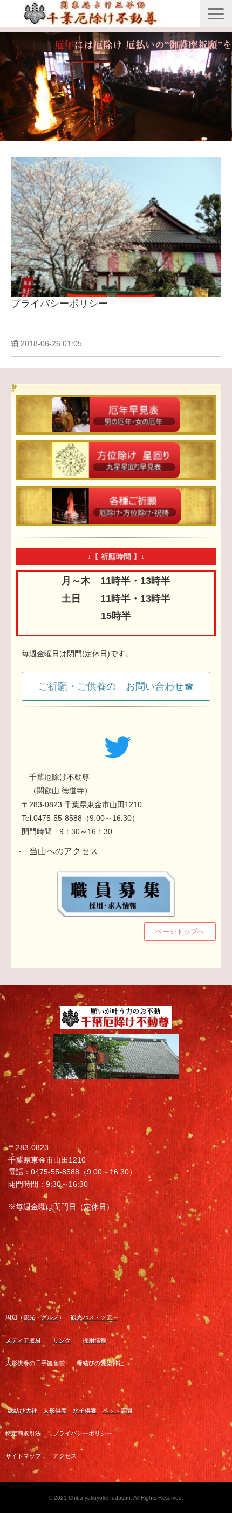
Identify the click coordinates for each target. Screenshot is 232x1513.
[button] (216, 13)
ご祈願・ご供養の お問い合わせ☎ (116, 686)
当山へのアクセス (63, 851)
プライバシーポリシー (59, 303)
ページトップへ (179, 931)
